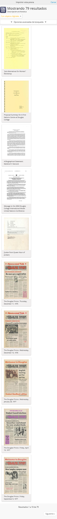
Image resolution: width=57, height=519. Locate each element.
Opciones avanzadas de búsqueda (28, 22)
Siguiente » (50, 513)
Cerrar (53, 2)
